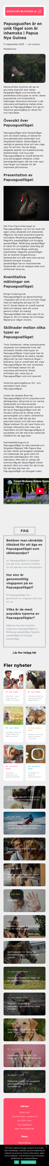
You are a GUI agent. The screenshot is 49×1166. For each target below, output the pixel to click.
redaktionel (10, 49)
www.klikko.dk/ (27, 1129)
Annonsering (24, 1143)
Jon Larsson (34, 44)
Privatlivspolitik (28, 1162)
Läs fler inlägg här (24, 652)
